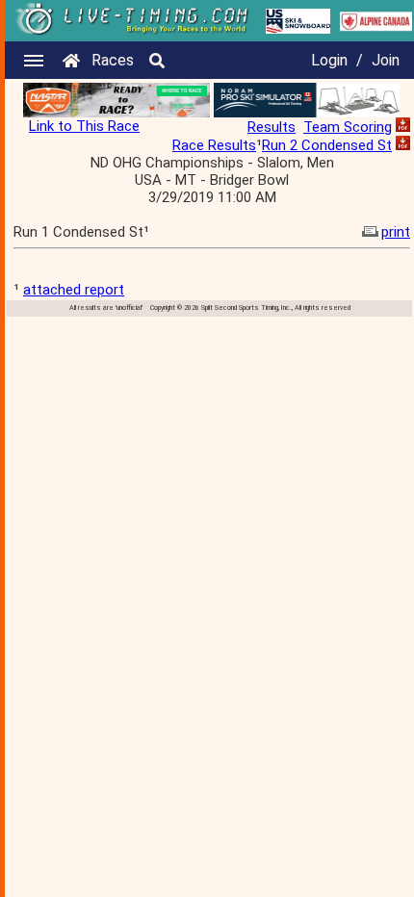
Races (112, 60)
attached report (73, 289)
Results (271, 127)
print (395, 232)
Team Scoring (347, 127)
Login (329, 60)
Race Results (214, 145)
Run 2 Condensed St (327, 145)
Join (386, 60)
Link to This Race (84, 126)
